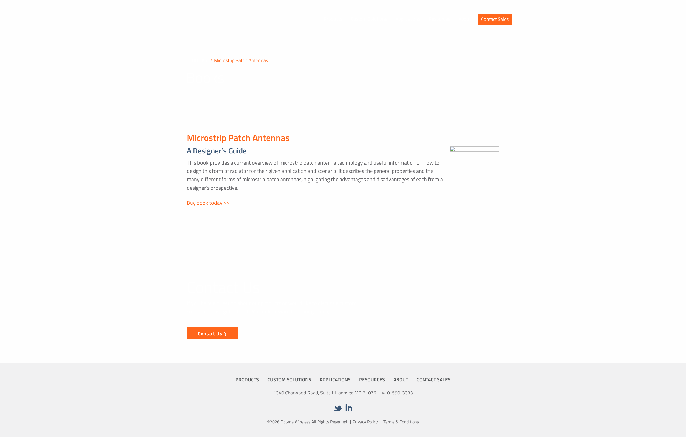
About (464, 18)
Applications (408, 18)
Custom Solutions (369, 18)
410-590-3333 (397, 392)
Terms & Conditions (401, 422)
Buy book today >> (208, 203)
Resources (439, 18)
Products (333, 18)
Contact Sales (495, 19)
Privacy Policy (365, 422)
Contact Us (210, 333)
